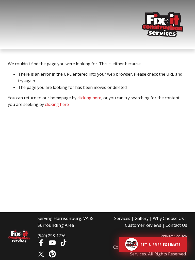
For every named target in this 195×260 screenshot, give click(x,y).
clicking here (89, 98)
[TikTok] (63, 242)
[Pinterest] (52, 253)
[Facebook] (41, 242)
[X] (41, 253)
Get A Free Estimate (160, 244)
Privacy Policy (173, 236)
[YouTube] (52, 242)
